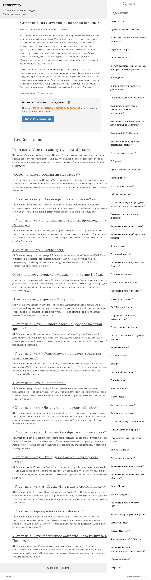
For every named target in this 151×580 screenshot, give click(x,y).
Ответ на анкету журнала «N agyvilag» (44, 299)
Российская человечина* (122, 457)
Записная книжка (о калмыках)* (126, 225)
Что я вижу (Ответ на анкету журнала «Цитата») (52, 149)
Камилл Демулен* (119, 494)
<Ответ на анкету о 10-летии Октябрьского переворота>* (59, 432)
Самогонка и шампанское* (123, 282)
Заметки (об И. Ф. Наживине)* (126, 132)
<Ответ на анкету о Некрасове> (38, 249)
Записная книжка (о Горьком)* (125, 290)
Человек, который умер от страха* (127, 514)
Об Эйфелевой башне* (121, 307)
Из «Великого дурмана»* (123, 152)
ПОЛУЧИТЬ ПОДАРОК (38, 119)
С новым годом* (118, 355)
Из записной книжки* (121, 274)
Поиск (128, 4)
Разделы (65, 568)
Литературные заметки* (122, 404)
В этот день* (116, 77)
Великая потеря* (118, 388)
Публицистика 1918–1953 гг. (125, 29)
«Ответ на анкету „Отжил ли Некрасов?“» (46, 174)
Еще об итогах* (118, 380)
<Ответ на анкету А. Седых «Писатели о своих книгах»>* (59, 486)
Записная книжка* (119, 347)
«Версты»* (116, 567)
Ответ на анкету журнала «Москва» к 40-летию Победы (58, 274)
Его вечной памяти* (120, 254)
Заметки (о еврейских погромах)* (127, 97)
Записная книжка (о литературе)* (127, 466)
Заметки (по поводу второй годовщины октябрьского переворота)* (124, 109)
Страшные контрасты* (121, 49)
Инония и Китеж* (119, 449)
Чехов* (8, 576)
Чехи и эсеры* (117, 245)
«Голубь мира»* (118, 396)
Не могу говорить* (120, 57)
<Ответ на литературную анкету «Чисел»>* (48, 511)
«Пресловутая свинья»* (122, 185)
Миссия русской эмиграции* (125, 429)
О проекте (52, 568)
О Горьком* (116, 161)
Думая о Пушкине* (120, 530)
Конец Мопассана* (135, 576)
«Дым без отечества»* (121, 298)
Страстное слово (118, 21)
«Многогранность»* (120, 194)
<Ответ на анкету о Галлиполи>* (127, 421)
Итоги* (114, 363)
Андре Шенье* (117, 486)
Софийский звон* (119, 522)
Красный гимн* (118, 177)
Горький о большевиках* (123, 371)
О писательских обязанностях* (126, 327)
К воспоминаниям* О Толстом (125, 539)
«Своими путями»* (120, 559)
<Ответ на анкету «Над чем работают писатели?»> (53, 199)
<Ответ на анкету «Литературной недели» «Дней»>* (55, 407)
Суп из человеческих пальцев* (126, 169)
